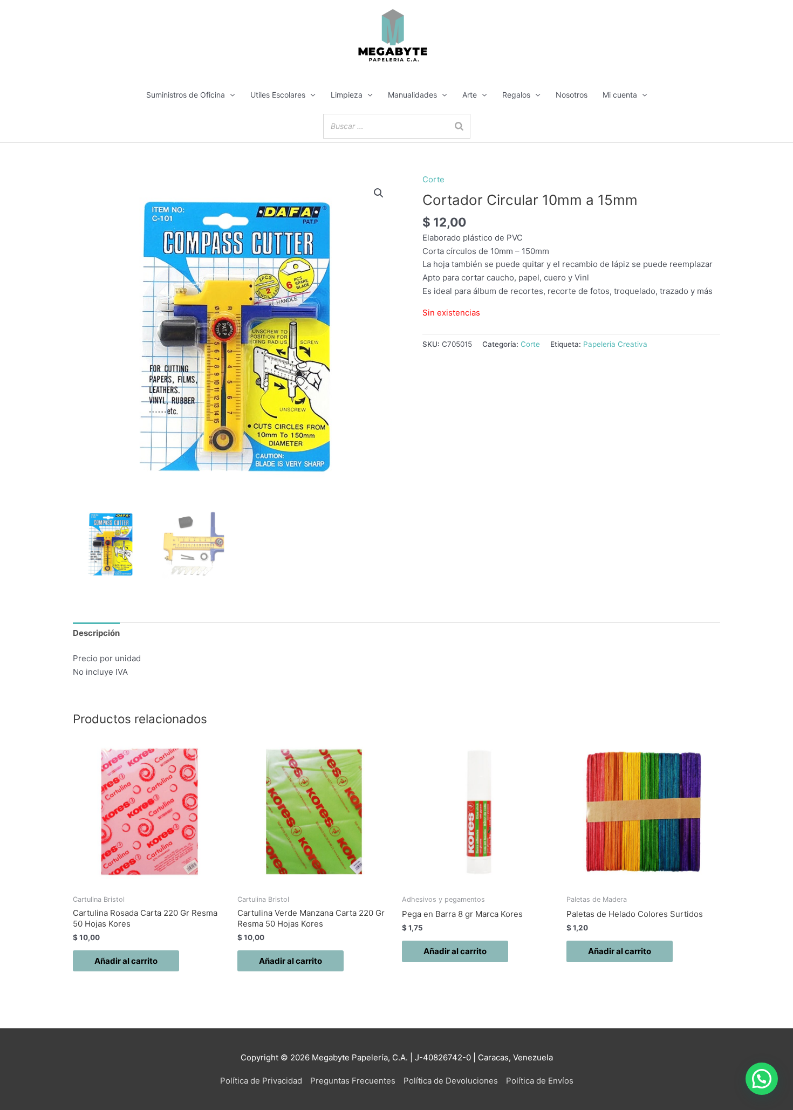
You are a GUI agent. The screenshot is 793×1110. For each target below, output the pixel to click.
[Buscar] (459, 126)
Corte (433, 179)
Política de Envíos (539, 1080)
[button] (378, 193)
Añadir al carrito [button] (126, 961)
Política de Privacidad (261, 1080)
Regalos (516, 94)
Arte (469, 94)
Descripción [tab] (96, 633)
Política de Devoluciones (451, 1080)
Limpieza (347, 94)
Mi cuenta (620, 94)
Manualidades (412, 94)
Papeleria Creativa (615, 344)
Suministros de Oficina (185, 94)
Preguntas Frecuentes (352, 1080)
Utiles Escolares (277, 94)
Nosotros (571, 94)
